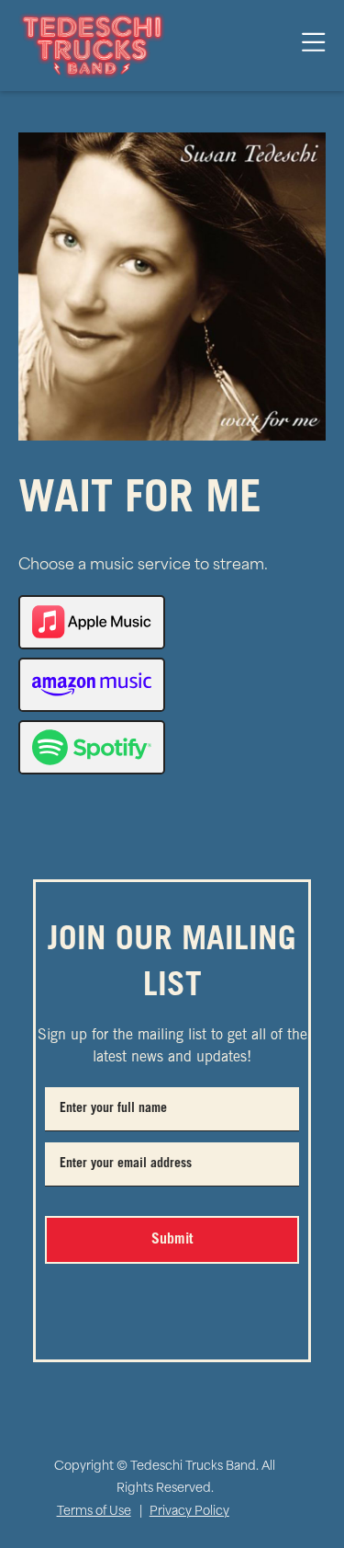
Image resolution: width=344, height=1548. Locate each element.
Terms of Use (94, 1512)
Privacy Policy (189, 1512)
